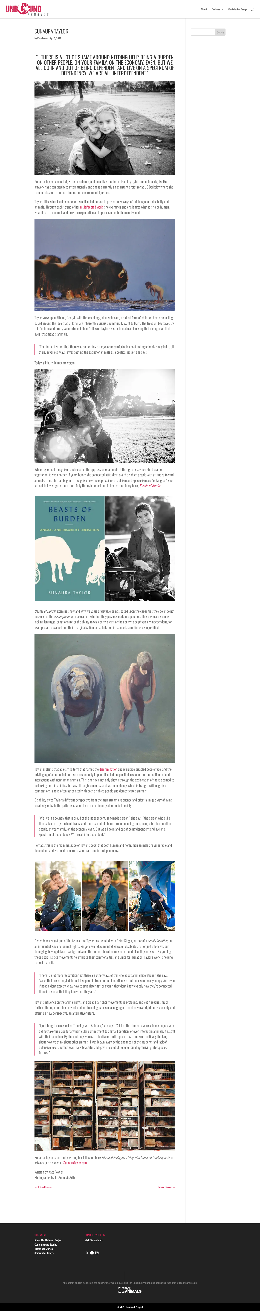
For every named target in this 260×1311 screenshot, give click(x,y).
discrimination (108, 769)
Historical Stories (43, 1249)
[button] (69, 548)
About (204, 9)
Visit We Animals (94, 1240)
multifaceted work (91, 207)
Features (216, 9)
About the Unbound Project (48, 1240)
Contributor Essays (237, 9)
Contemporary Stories (45, 1244)
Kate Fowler (42, 38)
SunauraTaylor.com (75, 1162)
